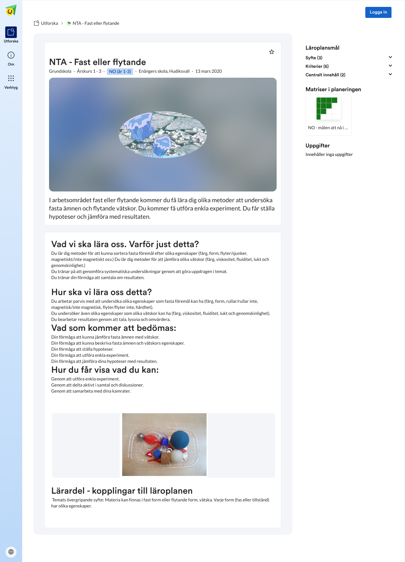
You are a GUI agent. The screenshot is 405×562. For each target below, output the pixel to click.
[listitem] (11, 35)
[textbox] (163, 380)
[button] (329, 115)
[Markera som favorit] (272, 52)
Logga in (378, 12)
